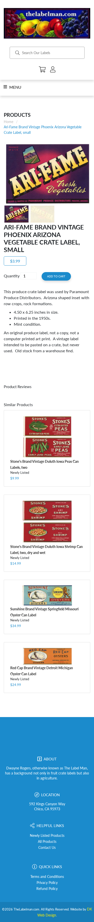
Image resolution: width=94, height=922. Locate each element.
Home (8, 122)
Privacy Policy (47, 883)
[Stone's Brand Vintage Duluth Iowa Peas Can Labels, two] (47, 436)
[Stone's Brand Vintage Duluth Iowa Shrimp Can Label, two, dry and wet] (47, 521)
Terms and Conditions (47, 877)
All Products (47, 842)
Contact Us (47, 848)
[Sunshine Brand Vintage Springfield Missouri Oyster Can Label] (47, 595)
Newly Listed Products (47, 836)
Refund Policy (47, 889)
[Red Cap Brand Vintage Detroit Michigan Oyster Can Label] (47, 655)
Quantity (12, 275)
